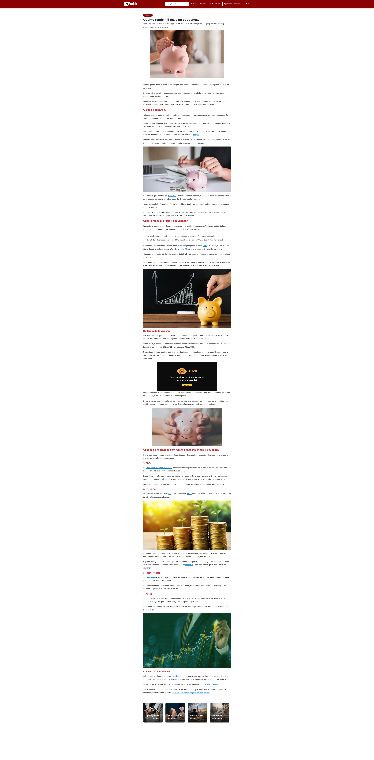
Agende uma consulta (232, 4)
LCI (170, 494)
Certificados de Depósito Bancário (159, 468)
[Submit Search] (166, 4)
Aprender (148, 15)
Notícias (194, 4)
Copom (155, 358)
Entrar (247, 4)
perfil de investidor (211, 684)
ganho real (172, 196)
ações (161, 598)
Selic (205, 246)
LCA (189, 494)
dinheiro (170, 123)
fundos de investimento (173, 676)
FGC (169, 479)
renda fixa (189, 565)
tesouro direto (150, 577)
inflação (196, 134)
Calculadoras (215, 4)
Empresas (203, 4)
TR (186, 249)
